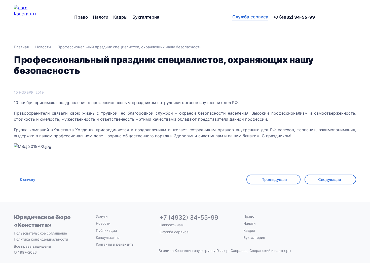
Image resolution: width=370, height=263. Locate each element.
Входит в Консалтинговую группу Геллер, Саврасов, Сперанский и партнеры (225, 250)
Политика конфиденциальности (41, 239)
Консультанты (108, 237)
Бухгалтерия (145, 17)
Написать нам (171, 225)
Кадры (120, 17)
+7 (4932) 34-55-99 (294, 17)
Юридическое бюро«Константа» (42, 221)
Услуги (101, 216)
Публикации (106, 230)
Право (81, 17)
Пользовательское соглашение (40, 233)
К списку (27, 179)
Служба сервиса (250, 16)
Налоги (100, 17)
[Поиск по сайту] (353, 17)
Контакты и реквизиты (115, 244)
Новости (103, 223)
